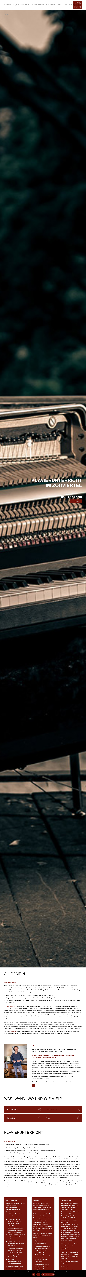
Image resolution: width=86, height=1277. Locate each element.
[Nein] (84, 1273)
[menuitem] (7, 5)
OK (33, 1274)
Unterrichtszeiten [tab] (51, 1110)
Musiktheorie (12, 1031)
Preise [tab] (48, 1118)
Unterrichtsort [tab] (11, 1118)
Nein (38, 1274)
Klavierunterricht (11, 1006)
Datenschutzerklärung (48, 1274)
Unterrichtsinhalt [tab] (12, 1110)
